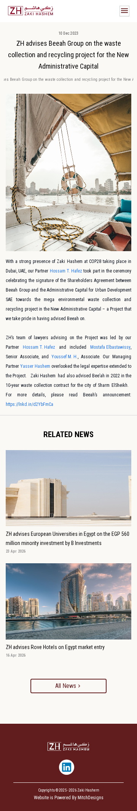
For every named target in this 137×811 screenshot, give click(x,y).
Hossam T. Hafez (66, 271)
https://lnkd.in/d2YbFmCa (29, 404)
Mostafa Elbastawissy (110, 347)
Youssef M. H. (64, 356)
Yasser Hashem (35, 366)
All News (65, 685)
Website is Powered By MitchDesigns (69, 797)
